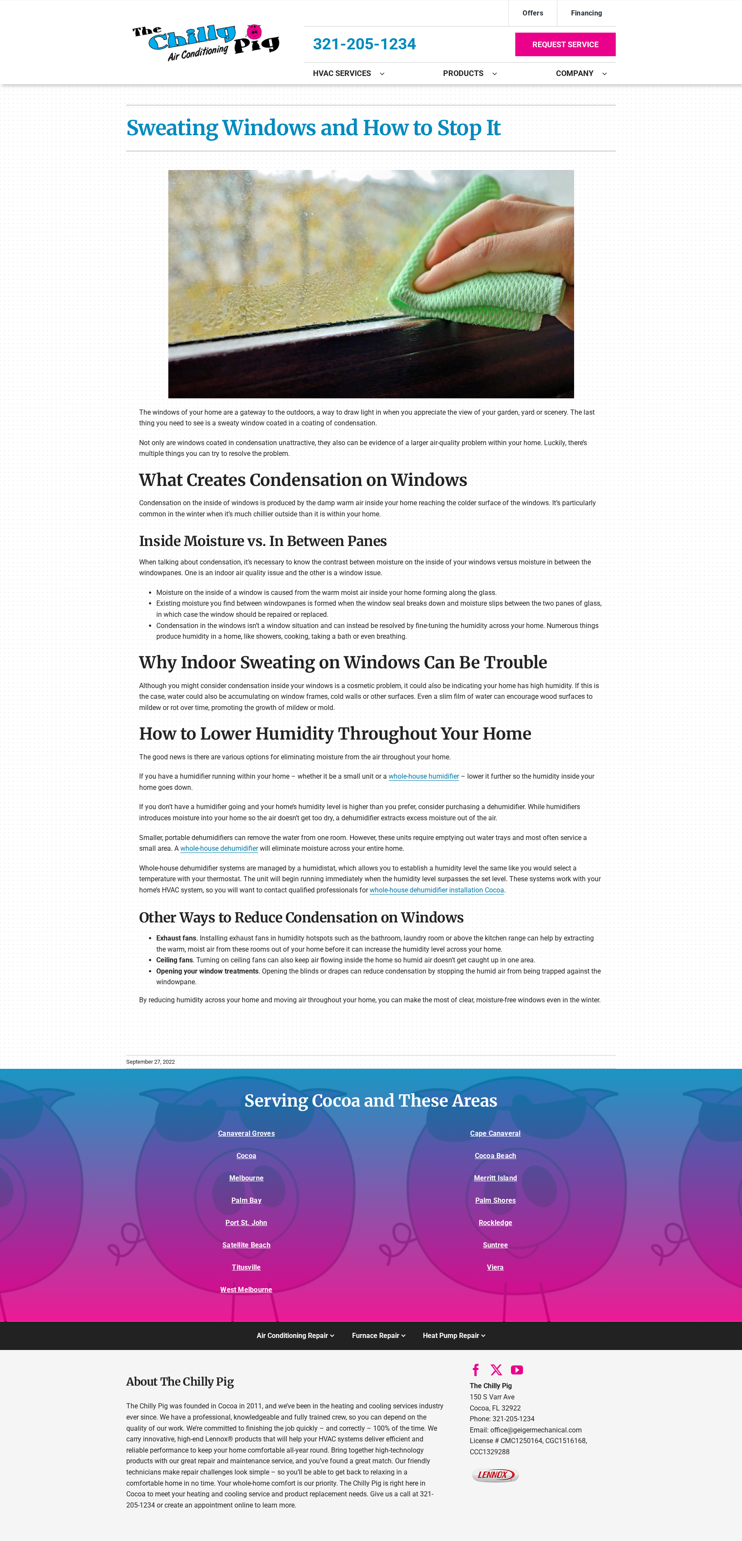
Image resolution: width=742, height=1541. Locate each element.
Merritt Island (495, 1178)
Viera (495, 1267)
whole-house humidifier (424, 776)
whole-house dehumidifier (219, 848)
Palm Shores (495, 1200)
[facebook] (476, 1370)
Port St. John (246, 1223)
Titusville (246, 1267)
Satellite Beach (246, 1245)
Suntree (495, 1245)
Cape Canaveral (495, 1133)
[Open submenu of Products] (499, 73)
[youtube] (517, 1370)
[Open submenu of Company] (609, 73)
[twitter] (496, 1370)
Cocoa (246, 1156)
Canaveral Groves (246, 1133)
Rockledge (495, 1223)
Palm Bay (246, 1200)
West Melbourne (246, 1290)
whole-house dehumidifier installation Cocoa (437, 890)
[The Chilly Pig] (205, 24)
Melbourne (246, 1178)
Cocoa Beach (496, 1156)
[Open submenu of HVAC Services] (386, 73)
